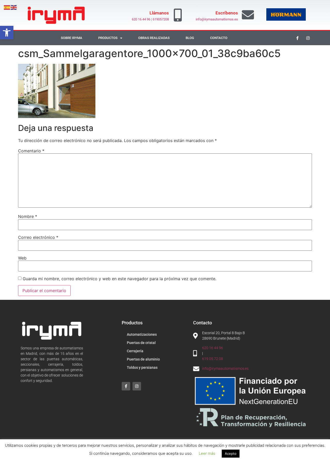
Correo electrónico (38, 237)
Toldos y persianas (142, 367)
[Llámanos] (177, 15)
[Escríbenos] (248, 15)
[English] (14, 7)
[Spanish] (7, 7)
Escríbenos (227, 12)
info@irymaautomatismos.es (217, 19)
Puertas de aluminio (143, 359)
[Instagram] (308, 38)
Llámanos (159, 12)
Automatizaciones (142, 334)
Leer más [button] (207, 453)
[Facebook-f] (297, 38)
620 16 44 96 (141, 19)
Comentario (31, 151)
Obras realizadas (154, 38)
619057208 (161, 19)
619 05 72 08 (212, 359)
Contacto (218, 38)
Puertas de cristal (141, 343)
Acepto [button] (230, 453)
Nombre (27, 216)
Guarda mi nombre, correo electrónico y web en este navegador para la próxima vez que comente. (119, 279)
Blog (190, 38)
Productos (108, 38)
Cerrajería (135, 351)
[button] (6, 32)
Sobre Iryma (71, 38)
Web (22, 258)
